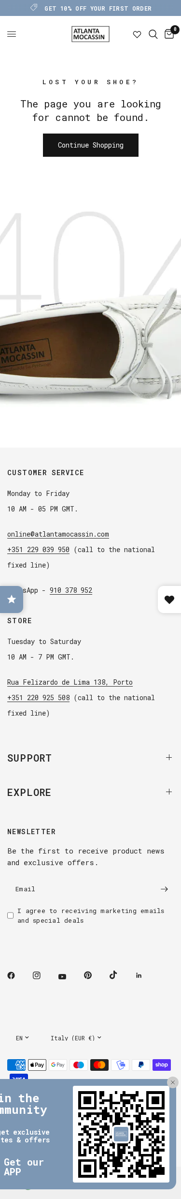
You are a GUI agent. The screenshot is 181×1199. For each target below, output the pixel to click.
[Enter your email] (164, 889)
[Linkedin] (145, 975)
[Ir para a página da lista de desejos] (137, 34)
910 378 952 (71, 590)
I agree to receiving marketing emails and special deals (91, 915)
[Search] (153, 34)
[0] (167, 34)
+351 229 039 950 (38, 549)
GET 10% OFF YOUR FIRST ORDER (98, 8)
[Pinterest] (94, 975)
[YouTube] (69, 977)
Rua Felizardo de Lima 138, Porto (70, 682)
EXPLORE (29, 792)
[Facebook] (17, 975)
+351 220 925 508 (38, 697)
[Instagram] (43, 975)
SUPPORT (29, 757)
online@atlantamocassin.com (58, 534)
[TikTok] (120, 975)
